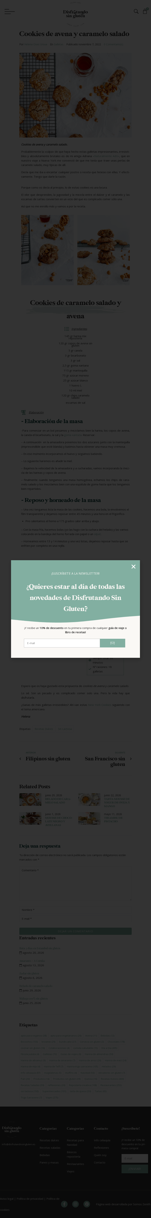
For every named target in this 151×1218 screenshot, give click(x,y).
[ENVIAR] (112, 643)
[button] (133, 566)
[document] (75, 609)
